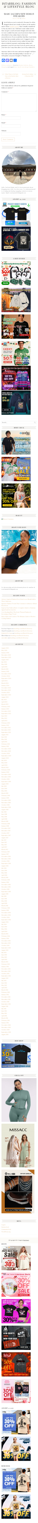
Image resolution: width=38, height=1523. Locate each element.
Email (3, 123)
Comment (5, 92)
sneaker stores (14, 26)
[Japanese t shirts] (16, 338)
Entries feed (5, 1227)
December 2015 (6, 884)
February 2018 (5, 823)
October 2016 (5, 861)
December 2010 (6, 1025)
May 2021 (4, 739)
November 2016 (6, 859)
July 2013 (3, 952)
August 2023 (5, 697)
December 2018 (6, 800)
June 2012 (4, 983)
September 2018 (6, 807)
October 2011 (5, 1001)
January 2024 (5, 685)
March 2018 (4, 821)
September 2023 (6, 695)
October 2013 (5, 945)
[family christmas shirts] (16, 285)
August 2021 (4, 734)
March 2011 (4, 1018)
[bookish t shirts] (16, 507)
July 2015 (3, 896)
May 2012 (4, 985)
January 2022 (5, 725)
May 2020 (4, 762)
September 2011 (6, 1004)
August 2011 (4, 1006)
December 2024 (6, 674)
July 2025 (4, 662)
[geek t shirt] (16, 225)
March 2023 (4, 704)
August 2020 (5, 758)
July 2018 (3, 812)
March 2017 (4, 849)
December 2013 (6, 941)
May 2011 (4, 1013)
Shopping (4, 67)
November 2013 (6, 943)
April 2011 (4, 1016)
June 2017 (4, 842)
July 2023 (4, 699)
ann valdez (4, 638)
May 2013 (4, 957)
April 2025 (4, 667)
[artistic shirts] (16, 250)
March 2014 (4, 934)
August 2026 (5, 648)
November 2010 (6, 1027)
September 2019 (6, 781)
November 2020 (6, 751)
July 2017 (3, 840)
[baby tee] (16, 1323)
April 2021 (4, 741)
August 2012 (4, 978)
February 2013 (5, 964)
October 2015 (5, 889)
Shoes (30, 65)
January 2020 (5, 772)
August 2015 (4, 894)
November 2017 (6, 830)
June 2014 (4, 926)
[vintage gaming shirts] (16, 1376)
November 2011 (5, 999)
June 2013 (4, 955)
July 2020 (4, 760)
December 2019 (6, 774)
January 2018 (5, 826)
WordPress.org (6, 1232)
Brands (21, 65)
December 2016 (6, 856)
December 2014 (6, 912)
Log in (3, 1225)
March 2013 (4, 962)
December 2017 (6, 828)
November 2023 (6, 690)
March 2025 (4, 669)
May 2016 (4, 873)
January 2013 (5, 966)
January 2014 (5, 938)
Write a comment (6, 65)
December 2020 (6, 749)
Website (3, 131)
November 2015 (6, 887)
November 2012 (6, 971)
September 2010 (6, 1032)
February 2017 (5, 852)
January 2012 (5, 994)
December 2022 (6, 711)
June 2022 (4, 716)
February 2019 (5, 795)
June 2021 (4, 737)
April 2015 (4, 903)
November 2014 (6, 915)
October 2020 (5, 753)
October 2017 (5, 833)
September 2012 (6, 976)
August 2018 (4, 809)
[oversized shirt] (16, 1269)
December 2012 (6, 969)
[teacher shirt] (16, 1296)
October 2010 (5, 1030)
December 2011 (5, 997)
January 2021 (5, 746)
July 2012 (3, 980)
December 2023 (6, 688)
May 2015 (4, 901)
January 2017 (5, 854)
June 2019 (4, 788)
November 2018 (6, 802)
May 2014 (4, 929)
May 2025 (4, 664)
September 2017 (6, 835)
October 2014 (5, 917)
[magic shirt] (16, 389)
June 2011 (4, 1011)
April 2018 (4, 819)
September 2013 (6, 948)
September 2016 (6, 863)
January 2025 (5, 671)
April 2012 (4, 987)
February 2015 (5, 908)
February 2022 (5, 723)
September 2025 (6, 657)
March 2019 (4, 793)
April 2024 (4, 681)
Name (3, 115)
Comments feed (6, 1229)
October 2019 (5, 779)
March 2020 (4, 767)
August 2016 (4, 866)
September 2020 (6, 756)
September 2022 (6, 713)
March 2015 (4, 905)
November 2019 (6, 777)
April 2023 (4, 702)
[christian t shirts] (16, 311)
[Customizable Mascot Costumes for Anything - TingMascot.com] (7, 519)
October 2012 (5, 973)
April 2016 (4, 875)
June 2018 (4, 814)
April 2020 (4, 765)
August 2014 (4, 922)
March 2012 (4, 990)
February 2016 (5, 880)
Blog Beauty (26, 1240)
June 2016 (4, 870)
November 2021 (6, 730)
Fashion (25, 65)
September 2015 (6, 891)
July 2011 (3, 1008)
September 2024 (6, 678)
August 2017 (4, 837)
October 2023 (5, 692)
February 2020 (5, 770)
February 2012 (5, 992)
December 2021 (6, 727)
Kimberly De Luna (6, 633)
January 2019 (5, 798)
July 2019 (4, 786)
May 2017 (4, 844)
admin (23, 18)
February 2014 (5, 936)
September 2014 (6, 919)
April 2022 (4, 720)
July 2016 (4, 868)
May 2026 (4, 650)
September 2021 (6, 732)
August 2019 (4, 784)
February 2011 (5, 1020)
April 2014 (4, 931)
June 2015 (4, 898)
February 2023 (5, 706)
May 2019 (4, 791)
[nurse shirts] (16, 1402)
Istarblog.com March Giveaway (23, 628)
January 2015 (5, 910)
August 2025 (5, 659)
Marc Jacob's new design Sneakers (24, 67)
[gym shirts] (16, 1349)
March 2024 (4, 683)
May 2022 (4, 718)
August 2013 (4, 950)
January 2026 (5, 652)
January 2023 (5, 709)
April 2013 (4, 959)
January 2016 (5, 882)
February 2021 (5, 744)
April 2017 (4, 847)
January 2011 (5, 1023)
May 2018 (4, 816)
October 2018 (5, 805)
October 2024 (5, 676)
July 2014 (4, 924)
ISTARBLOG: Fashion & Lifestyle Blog (19, 4)
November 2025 (6, 655)
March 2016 (4, 877)
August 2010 (4, 1034)
